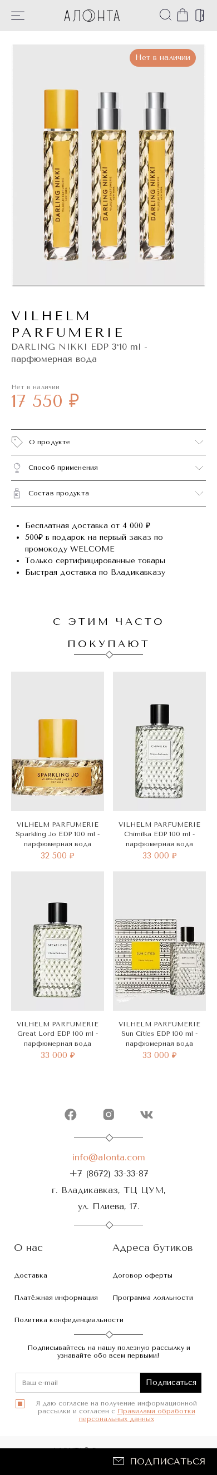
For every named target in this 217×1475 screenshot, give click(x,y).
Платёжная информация (56, 1298)
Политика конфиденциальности (69, 1320)
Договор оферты (142, 1275)
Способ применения (63, 467)
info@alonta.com (108, 1157)
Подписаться (167, 1461)
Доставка (30, 1275)
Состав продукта (58, 493)
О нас (28, 1248)
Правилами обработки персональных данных (137, 1415)
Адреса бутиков (152, 1248)
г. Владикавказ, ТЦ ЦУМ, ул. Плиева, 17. (109, 1198)
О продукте (49, 442)
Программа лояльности (152, 1298)
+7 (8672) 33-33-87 (109, 1173)
